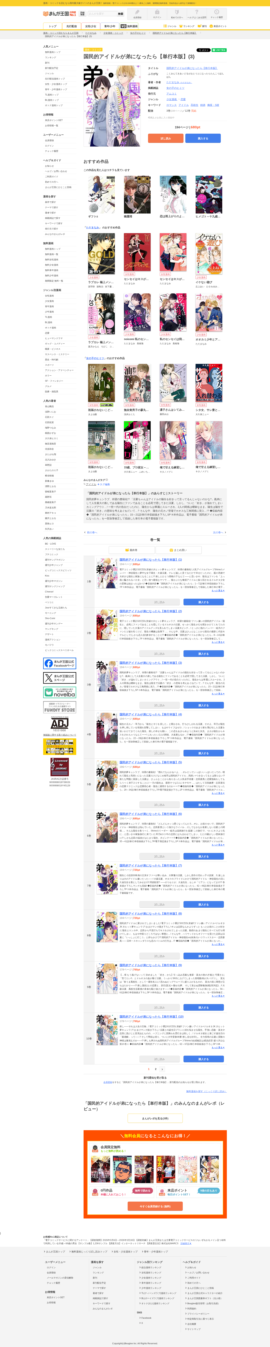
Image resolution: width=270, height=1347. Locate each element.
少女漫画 (49, 301)
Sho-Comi (50, 618)
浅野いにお (50, 412)
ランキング (188, 26)
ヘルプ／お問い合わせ (56, 171)
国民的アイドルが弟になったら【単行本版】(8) (151, 913)
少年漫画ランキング (151, 1288)
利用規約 (191, 1308)
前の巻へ (92, 532)
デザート (49, 634)
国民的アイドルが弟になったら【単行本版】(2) (151, 611)
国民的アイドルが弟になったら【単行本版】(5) (151, 762)
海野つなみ (50, 427)
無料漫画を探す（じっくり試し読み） (206, 1091)
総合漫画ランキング (151, 1267)
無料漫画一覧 (51, 254)
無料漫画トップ (52, 52)
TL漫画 (48, 317)
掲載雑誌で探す (52, 218)
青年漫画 (49, 306)
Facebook (146, 1318)
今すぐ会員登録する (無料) (155, 1206)
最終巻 (133, 550)
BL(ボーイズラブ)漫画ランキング (157, 1298)
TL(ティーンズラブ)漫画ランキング (158, 1293)
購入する (203, 138)
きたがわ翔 (50, 454)
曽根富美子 (50, 491)
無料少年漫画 (51, 275)
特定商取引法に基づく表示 (200, 1319)
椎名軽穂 (49, 475)
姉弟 (202, 105)
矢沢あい (49, 529)
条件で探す (50, 202)
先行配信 (71, 26)
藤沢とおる (50, 518)
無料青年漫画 (51, 270)
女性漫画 (49, 295)
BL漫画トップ (52, 100)
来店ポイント (220, 26)
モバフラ (49, 645)
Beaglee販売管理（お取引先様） (203, 1303)
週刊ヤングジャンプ (55, 586)
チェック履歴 (51, 151)
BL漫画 (48, 322)
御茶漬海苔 (50, 443)
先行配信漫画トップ (55, 78)
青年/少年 (109, 26)
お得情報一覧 (51, 125)
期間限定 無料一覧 (54, 281)
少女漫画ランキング (151, 1278)
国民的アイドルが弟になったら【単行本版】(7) (151, 865)
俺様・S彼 (213, 105)
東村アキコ (50, 513)
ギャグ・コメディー (55, 343)
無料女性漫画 (51, 259)
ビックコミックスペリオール (59, 650)
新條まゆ (49, 481)
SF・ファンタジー (54, 381)
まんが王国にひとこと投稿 (58, 187)
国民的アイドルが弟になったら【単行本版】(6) (151, 814)
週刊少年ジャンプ (54, 565)
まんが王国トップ (55, 1251)
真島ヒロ (49, 523)
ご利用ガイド (51, 176)
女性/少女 (90, 26)
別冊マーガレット (54, 597)
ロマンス (171, 105)
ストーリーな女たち (55, 549)
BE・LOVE (50, 544)
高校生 (194, 105)
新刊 (204, 26)
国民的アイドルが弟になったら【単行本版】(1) (151, 559)
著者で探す (50, 212)
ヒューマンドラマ (54, 338)
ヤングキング (51, 629)
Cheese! (49, 591)
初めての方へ (51, 182)
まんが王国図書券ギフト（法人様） (205, 1298)
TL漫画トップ (52, 94)
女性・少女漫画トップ (56, 84)
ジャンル (172, 26)
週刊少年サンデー (54, 623)
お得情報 (51, 1302)
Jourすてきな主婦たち (56, 607)
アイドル (184, 105)
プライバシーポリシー (198, 1313)
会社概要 (191, 1324)
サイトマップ (194, 1329)
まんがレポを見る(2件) (155, 1118)
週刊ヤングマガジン (55, 559)
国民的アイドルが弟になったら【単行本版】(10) (151, 1016)
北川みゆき (50, 459)
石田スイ (49, 417)
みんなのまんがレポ (55, 234)
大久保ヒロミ (51, 438)
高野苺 (48, 497)
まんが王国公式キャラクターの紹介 (205, 1293)
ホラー (48, 375)
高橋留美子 (50, 502)
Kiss (47, 575)
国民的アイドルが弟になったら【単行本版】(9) (151, 965)
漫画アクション (52, 639)
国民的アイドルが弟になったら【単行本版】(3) (151, 662)
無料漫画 (132, 26)
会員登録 (49, 140)
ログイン (49, 145)
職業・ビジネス (52, 349)
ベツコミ (49, 602)
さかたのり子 (51, 470)
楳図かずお (50, 433)
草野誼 (48, 465)
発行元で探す (51, 228)
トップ (52, 26)
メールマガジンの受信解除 (60, 1278)
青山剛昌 (49, 406)
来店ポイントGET (54, 120)
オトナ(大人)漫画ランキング (155, 1303)
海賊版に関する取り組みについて (59, 735)
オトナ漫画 (50, 327)
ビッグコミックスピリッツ (58, 570)
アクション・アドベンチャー (59, 370)
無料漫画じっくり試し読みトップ (89, 1251)
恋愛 (47, 333)
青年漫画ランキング (151, 1283)
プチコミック (51, 554)
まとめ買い (180, 550)
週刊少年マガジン (54, 581)
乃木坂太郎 (50, 507)
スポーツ (49, 365)
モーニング (50, 613)
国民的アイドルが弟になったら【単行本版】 (192, 68)
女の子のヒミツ (95, 358)
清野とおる (50, 486)
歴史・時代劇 (51, 359)
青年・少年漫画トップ (56, 89)
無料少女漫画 (51, 265)
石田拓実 (49, 422)
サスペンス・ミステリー (57, 354)
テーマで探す (51, 207)
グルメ (48, 386)
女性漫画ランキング (151, 1272)
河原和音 (49, 449)
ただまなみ (179, 82)
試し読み (166, 138)
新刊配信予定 (51, 68)
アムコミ (171, 93)
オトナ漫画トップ (54, 105)
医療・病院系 (51, 391)
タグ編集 (105, 484)
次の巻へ (218, 532)
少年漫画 (49, 311)
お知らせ (49, 166)
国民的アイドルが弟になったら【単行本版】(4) (151, 714)
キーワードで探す (54, 223)
